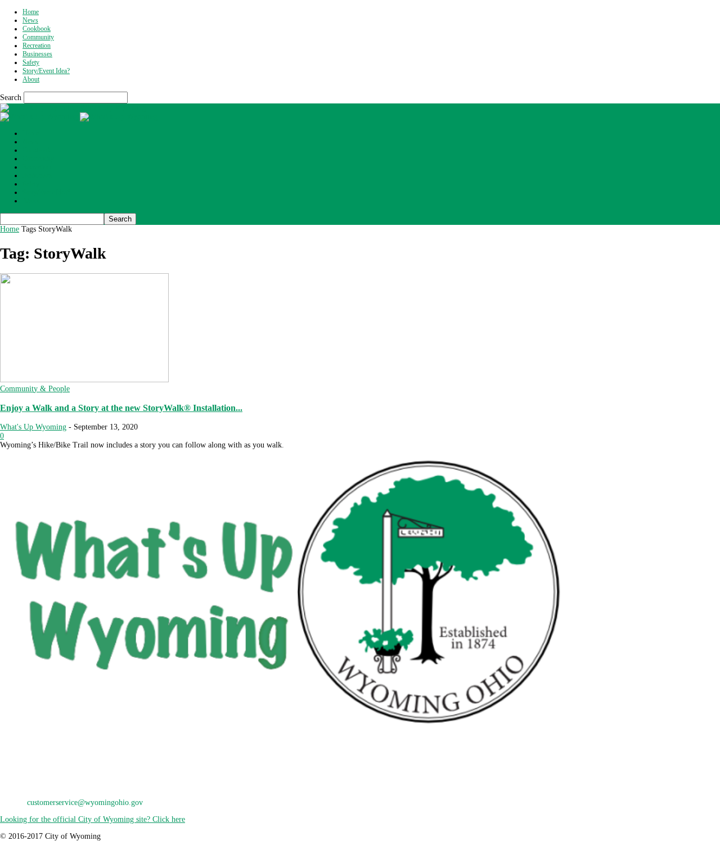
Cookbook (36, 29)
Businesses (37, 54)
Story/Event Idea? (46, 71)
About (30, 79)
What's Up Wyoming (33, 427)
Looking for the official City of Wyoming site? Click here (92, 819)
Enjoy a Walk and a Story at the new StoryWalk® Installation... (121, 408)
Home (30, 12)
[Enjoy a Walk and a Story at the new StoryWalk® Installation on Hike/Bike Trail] (84, 380)
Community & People (35, 389)
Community (38, 37)
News (30, 20)
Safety (30, 62)
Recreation (36, 45)
